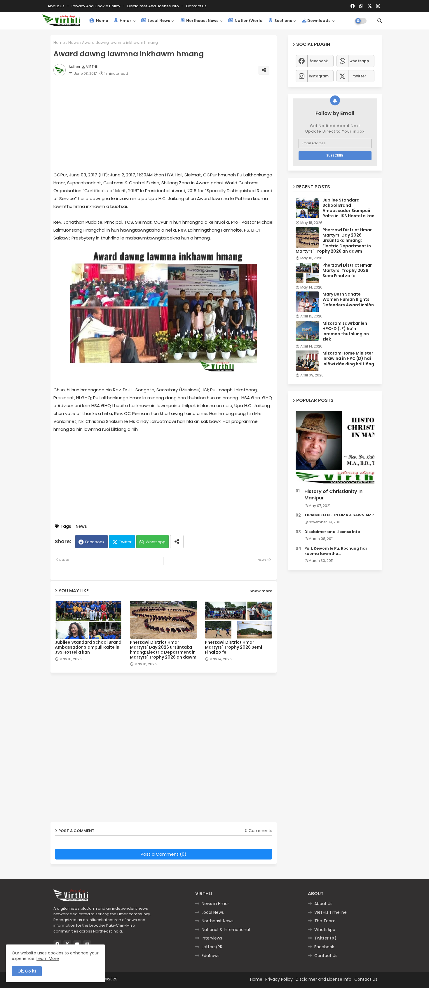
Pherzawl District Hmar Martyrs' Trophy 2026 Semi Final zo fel (233, 647)
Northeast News (201, 20)
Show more (261, 591)
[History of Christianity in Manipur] (335, 448)
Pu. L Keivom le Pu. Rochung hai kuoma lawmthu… (335, 551)
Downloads (318, 20)
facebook (318, 60)
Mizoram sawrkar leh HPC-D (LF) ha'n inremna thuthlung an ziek (345, 331)
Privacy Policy (279, 979)
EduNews (210, 956)
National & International (226, 930)
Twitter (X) (325, 938)
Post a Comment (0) (163, 854)
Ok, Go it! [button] (27, 971)
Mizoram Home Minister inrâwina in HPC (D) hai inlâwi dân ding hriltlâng (348, 358)
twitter (359, 76)
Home (101, 20)
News (73, 42)
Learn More (47, 958)
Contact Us (325, 956)
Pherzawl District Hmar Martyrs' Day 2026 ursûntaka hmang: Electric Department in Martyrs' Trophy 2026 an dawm (163, 650)
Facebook (94, 542)
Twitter (125, 542)
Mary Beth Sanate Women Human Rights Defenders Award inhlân (348, 299)
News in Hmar (215, 904)
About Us (56, 6)
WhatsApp (324, 930)
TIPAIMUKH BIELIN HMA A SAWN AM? (339, 515)
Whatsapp (155, 542)
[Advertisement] (169, 125)
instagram (319, 76)
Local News (158, 20)
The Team (325, 921)
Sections (282, 20)
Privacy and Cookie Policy (96, 6)
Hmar (125, 20)
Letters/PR (212, 947)
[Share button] (177, 541)
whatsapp (359, 60)
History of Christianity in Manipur (333, 494)
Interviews (212, 938)
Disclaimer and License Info (153, 6)
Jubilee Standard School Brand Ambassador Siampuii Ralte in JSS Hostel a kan (88, 647)
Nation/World (248, 20)
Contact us (196, 6)
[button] (380, 21)
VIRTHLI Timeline (330, 912)
